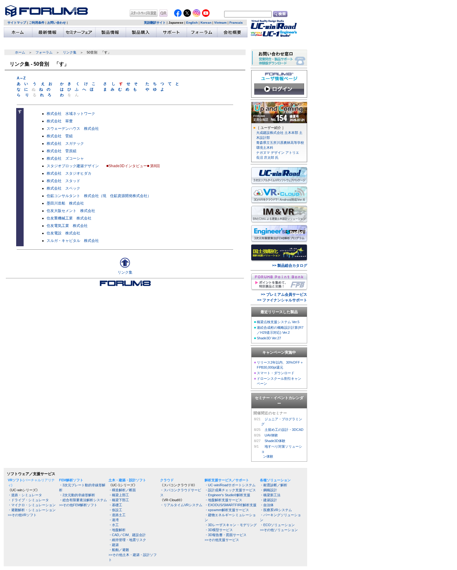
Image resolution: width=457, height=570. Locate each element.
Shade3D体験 (275, 441)
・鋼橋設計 (268, 490)
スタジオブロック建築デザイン (73, 166)
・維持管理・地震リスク (127, 540)
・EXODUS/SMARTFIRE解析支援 (230, 505)
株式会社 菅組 (60, 136)
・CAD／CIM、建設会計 (127, 535)
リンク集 (69, 52)
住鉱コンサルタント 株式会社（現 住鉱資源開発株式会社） (99, 196)
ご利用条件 (36, 22)
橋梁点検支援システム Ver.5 (278, 322)
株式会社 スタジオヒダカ (69, 173)
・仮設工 (115, 510)
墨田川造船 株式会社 (65, 203)
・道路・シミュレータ (25, 495)
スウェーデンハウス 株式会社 (73, 128)
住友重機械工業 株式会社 (69, 218)
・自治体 (267, 505)
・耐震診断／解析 (273, 485)
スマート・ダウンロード (275, 373)
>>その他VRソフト (22, 515)
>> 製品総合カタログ (289, 265)
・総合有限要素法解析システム (83, 500)
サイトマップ (16, 22)
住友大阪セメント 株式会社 (71, 211)
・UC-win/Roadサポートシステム (230, 485)
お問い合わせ (56, 22)
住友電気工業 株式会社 (67, 226)
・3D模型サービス (219, 530)
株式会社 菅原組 (61, 151)
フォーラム (44, 52)
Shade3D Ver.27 (269, 338)
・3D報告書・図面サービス (226, 535)
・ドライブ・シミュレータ (28, 500)
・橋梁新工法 (270, 495)
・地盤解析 (117, 530)
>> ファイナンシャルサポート (282, 300)
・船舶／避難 (118, 550)
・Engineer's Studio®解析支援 (227, 495)
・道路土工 (117, 515)
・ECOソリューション (277, 525)
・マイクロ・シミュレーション (32, 505)
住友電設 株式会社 (63, 233)
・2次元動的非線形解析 (77, 495)
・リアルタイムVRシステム (181, 505)
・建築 (113, 545)
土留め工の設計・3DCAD (284, 429)
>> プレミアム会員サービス (284, 294)
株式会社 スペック (63, 188)
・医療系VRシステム (276, 510)
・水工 (113, 525)
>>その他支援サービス (222, 540)
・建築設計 (268, 500)
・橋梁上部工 (118, 495)
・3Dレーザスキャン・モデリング (231, 525)
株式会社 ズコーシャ (65, 158)
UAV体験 (271, 435)
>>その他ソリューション (279, 530)
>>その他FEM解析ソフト (78, 505)
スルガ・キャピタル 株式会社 (73, 240)
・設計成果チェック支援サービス (230, 490)
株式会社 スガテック (65, 143)
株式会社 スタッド (63, 181)
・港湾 (113, 520)
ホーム (20, 52)
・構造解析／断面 (122, 490)
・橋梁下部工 (118, 500)
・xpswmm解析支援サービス (227, 510)
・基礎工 (115, 505)
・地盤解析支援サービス (223, 500)
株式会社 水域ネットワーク (71, 113)
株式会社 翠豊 (60, 121)
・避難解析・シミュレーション (32, 510)
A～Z (21, 78)
